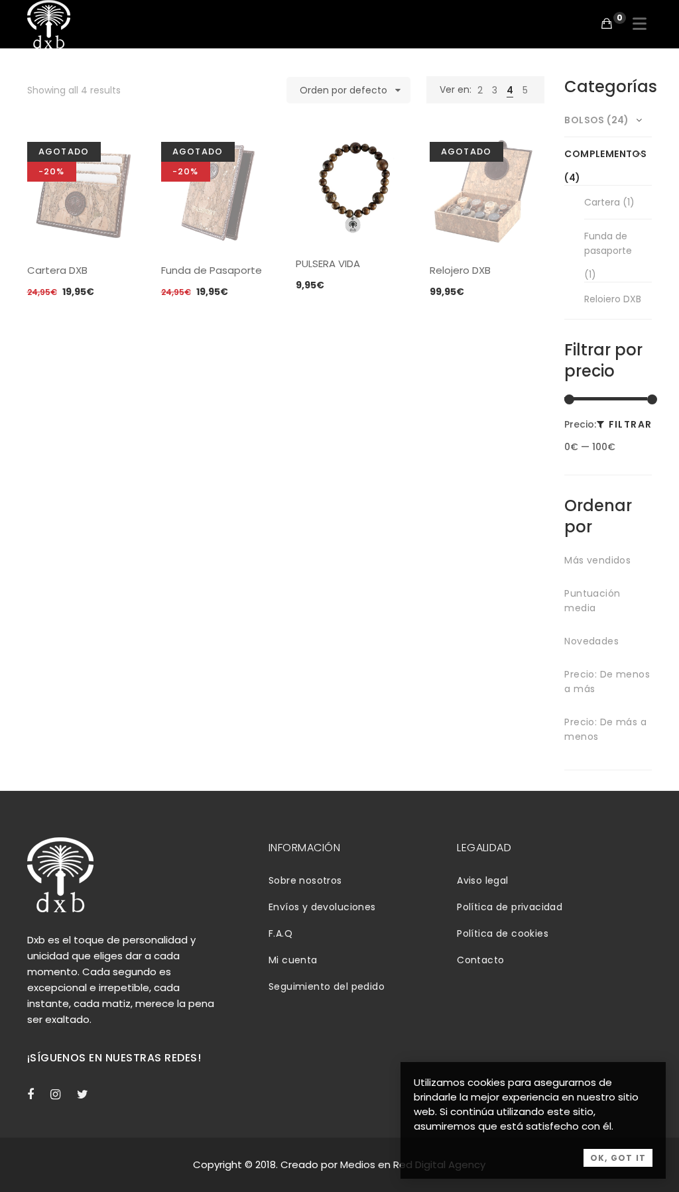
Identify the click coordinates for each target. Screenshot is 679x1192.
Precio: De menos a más (607, 681)
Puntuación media (592, 601)
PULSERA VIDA (328, 263)
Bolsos (584, 120)
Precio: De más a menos (605, 729)
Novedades (591, 641)
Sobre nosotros (305, 880)
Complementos (605, 153)
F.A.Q (280, 933)
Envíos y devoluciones (322, 907)
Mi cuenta (293, 960)
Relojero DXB (460, 270)
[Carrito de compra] (606, 23)
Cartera (602, 202)
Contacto (480, 960)
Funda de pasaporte (608, 243)
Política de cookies (502, 933)
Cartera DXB (57, 270)
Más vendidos (597, 560)
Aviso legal (483, 880)
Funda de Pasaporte (211, 270)
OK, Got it (618, 1157)
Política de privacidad (509, 907)
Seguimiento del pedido (327, 986)
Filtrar (630, 424)
